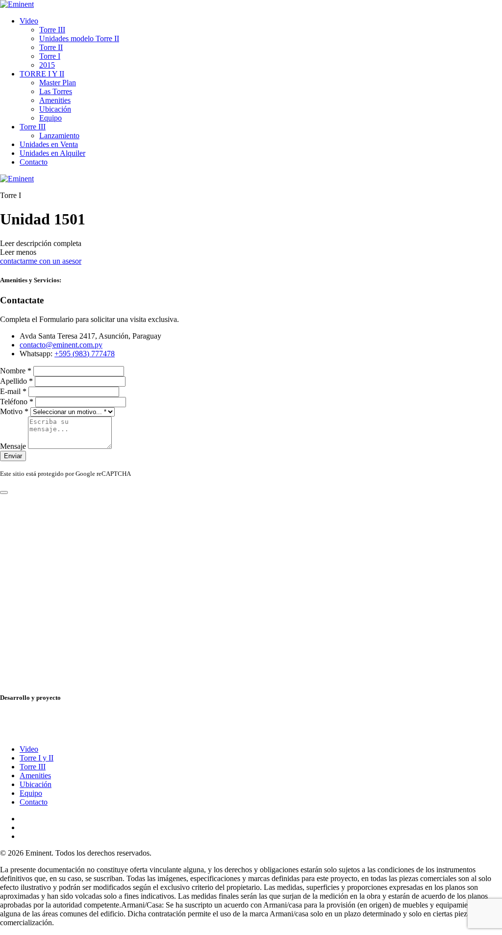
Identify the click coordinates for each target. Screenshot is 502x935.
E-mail (13, 391)
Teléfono (16, 401)
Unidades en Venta (49, 144)
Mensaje (14, 446)
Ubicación (55, 109)
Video (29, 21)
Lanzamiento (59, 135)
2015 (47, 65)
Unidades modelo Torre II (79, 38)
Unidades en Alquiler (52, 153)
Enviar (13, 456)
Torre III (52, 29)
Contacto (34, 162)
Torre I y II (36, 758)
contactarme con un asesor (40, 261)
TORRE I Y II (42, 74)
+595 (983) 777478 (84, 353)
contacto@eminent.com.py (61, 345)
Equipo (50, 118)
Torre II (51, 47)
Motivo (14, 411)
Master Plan (57, 82)
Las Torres (55, 91)
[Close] (4, 492)
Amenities (55, 100)
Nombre (15, 371)
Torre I (49, 56)
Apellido (16, 381)
